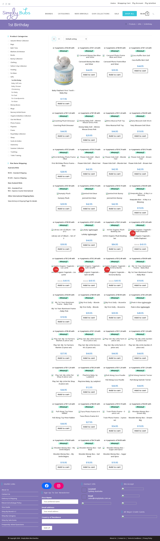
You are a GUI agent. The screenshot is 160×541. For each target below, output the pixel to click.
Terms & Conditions (134, 538)
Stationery (14, 145)
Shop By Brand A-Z (9, 511)
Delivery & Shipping (18, 201)
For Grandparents (17, 98)
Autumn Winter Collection (20, 41)
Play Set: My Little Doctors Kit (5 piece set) (89, 346)
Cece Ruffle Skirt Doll (140, 60)
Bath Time (14, 48)
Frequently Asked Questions (13, 524)
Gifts (12, 77)
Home (113, 3)
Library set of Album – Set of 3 (63, 237)
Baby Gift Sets (16, 83)
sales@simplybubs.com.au (99, 498)
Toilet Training (16, 155)
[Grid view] (54, 39)
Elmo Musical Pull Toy (115, 125)
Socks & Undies (16, 141)
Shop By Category (9, 516)
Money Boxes (15, 105)
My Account (137, 3)
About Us (5, 490)
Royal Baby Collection (18, 134)
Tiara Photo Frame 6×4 (89, 416)
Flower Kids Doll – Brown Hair (140, 163)
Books (13, 55)
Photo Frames (15, 123)
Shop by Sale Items (9, 520)
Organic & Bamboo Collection (21, 116)
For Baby (14, 92)
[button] (67, 47)
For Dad (14, 95)
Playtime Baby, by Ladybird (89, 381)
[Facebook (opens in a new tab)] (3, 3)
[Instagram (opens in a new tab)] (6, 3)
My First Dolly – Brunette (115, 307)
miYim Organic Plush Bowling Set (115, 237)
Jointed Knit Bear (89, 198)
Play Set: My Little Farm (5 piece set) (114, 346)
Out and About (16, 119)
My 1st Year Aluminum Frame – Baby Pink (64, 309)
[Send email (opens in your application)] (9, 3)
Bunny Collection (16, 59)
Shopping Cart (124, 3)
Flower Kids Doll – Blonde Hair (115, 163)
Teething (14, 152)
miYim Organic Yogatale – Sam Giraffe (89, 273)
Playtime (14, 127)
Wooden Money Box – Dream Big (140, 419)
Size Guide (6, 507)
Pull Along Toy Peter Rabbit (63, 418)
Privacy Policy (147, 538)
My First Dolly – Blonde (89, 307)
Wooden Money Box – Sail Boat (89, 455)
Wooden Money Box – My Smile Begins (63, 455)
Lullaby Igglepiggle (89, 234)
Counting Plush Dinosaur (63, 125)
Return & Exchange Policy (11, 503)
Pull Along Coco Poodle (115, 380)
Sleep (13, 137)
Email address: (48, 507)
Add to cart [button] (63, 103)
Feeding (13, 70)
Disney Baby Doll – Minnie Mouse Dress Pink (89, 128)
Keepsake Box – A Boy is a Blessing (140, 200)
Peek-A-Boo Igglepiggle (140, 307)
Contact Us (6, 494)
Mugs (13, 108)
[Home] (126, 24)
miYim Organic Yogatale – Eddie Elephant (140, 237)
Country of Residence (51, 517)
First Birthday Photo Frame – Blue (63, 164)
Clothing (14, 62)
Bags (12, 44)
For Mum (14, 73)
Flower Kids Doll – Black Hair (89, 163)
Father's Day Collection (19, 66)
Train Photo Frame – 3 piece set (114, 419)
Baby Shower (16, 86)
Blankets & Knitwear (18, 52)
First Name (47, 497)
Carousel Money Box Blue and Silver (89, 62)
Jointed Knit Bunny (115, 198)
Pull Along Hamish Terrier (140, 380)
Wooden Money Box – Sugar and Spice (114, 455)
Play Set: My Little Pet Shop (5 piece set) (63, 382)
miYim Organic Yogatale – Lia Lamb (64, 273)
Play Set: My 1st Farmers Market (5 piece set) (64, 346)
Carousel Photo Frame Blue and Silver (115, 62)
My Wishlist (150, 3)
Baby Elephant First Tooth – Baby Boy (63, 91)
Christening (15, 89)
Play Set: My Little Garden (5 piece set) (140, 346)
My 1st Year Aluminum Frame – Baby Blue (140, 273)
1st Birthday (148, 24)
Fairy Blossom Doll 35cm (140, 125)
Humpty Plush (63, 198)
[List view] (59, 39)
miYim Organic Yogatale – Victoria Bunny (114, 273)
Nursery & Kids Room (18, 112)
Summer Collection (17, 148)
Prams (13, 130)
